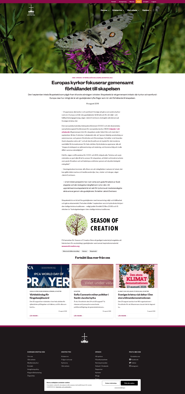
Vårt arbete (31, 359)
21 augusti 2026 (63, 311)
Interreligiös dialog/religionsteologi (97, 78)
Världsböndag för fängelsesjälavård (39, 296)
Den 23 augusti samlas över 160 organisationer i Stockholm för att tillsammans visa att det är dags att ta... (136, 304)
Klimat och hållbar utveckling (71, 251)
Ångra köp (31, 375)
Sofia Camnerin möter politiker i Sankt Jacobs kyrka (91, 296)
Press (138, 1)
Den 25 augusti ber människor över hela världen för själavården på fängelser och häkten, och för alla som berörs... (48, 304)
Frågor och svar (66, 359)
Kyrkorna (64, 362)
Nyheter (84, 251)
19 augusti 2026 (107, 311)
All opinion (99, 356)
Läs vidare (34, 316)
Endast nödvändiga (111, 383)
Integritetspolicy (33, 369)
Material (132, 1)
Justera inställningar (119, 388)
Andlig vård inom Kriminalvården (42, 291)
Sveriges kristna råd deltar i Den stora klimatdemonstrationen (135, 296)
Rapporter (99, 369)
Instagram (134, 366)
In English (145, 1)
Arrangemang (123, 1)
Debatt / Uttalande (101, 366)
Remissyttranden (101, 362)
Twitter (133, 362)
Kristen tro (65, 356)
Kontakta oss (135, 356)
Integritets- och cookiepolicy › (64, 387)
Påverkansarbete (101, 359)
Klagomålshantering (34, 372)
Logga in (153, 1)
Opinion (79, 78)
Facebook (134, 359)
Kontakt (113, 1)
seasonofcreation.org (70, 246)
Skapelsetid (93, 251)
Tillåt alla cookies (129, 383)
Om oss (30, 356)
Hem (73, 78)
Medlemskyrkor (33, 362)
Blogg (97, 375)
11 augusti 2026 (151, 311)
